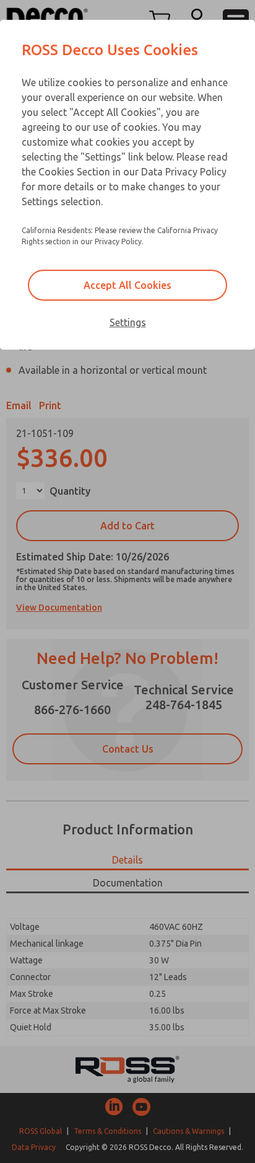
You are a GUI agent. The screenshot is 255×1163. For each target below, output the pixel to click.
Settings (128, 322)
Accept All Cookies (127, 285)
